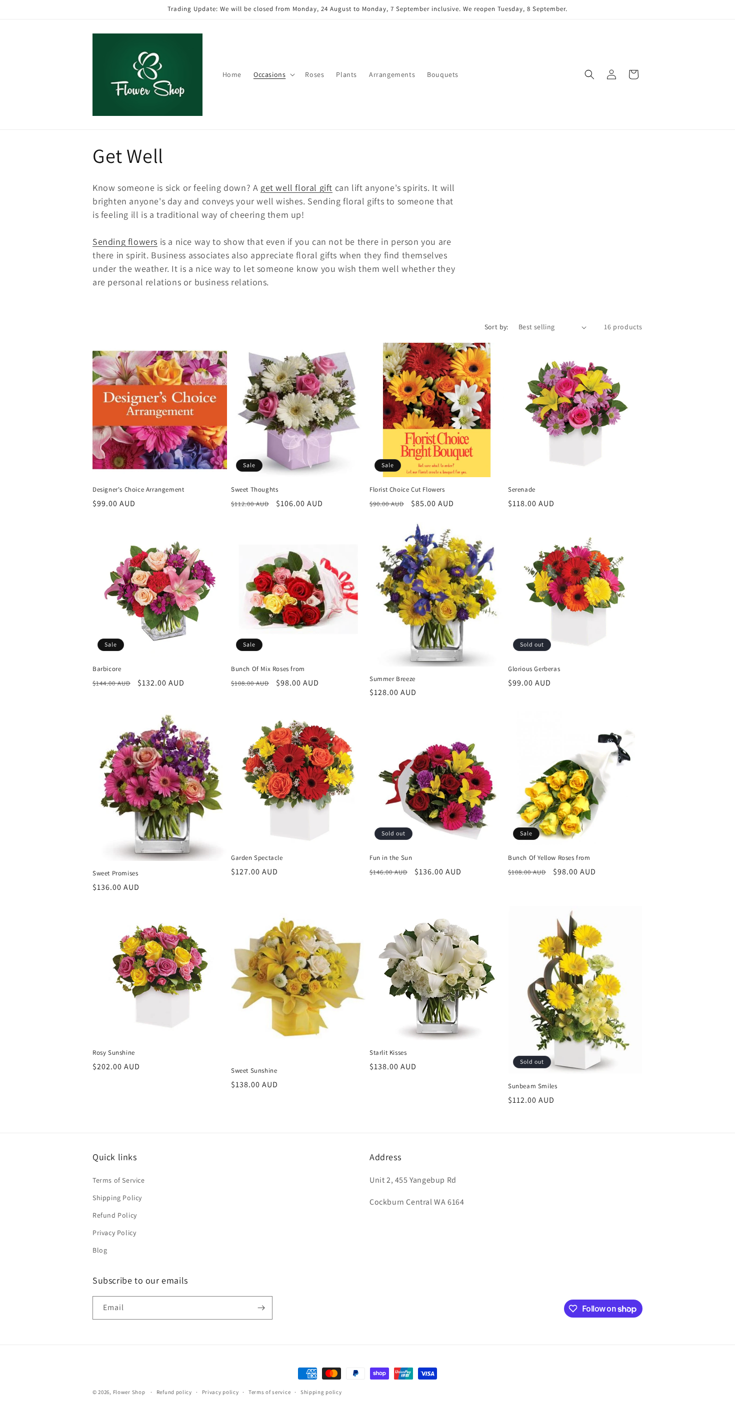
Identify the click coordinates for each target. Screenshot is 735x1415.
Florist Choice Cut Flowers (407, 490)
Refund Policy (114, 1215)
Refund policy (174, 1392)
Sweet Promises (115, 873)
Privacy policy (220, 1392)
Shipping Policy (117, 1197)
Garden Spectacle (257, 858)
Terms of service (269, 1392)
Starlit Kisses (388, 1053)
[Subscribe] (261, 1308)
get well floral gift (296, 187)
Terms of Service (118, 1180)
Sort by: (496, 326)
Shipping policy (321, 1392)
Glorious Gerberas (534, 669)
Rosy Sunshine (113, 1053)
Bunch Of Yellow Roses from (549, 858)
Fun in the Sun (391, 858)
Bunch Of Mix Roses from (268, 669)
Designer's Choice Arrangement (138, 490)
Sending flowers (125, 241)
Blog (99, 1250)
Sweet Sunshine (254, 1071)
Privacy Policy (114, 1232)
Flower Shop (129, 1392)
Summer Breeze (393, 679)
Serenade (522, 490)
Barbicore (106, 669)
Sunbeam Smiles (532, 1086)
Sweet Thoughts (254, 490)
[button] (273, 74)
